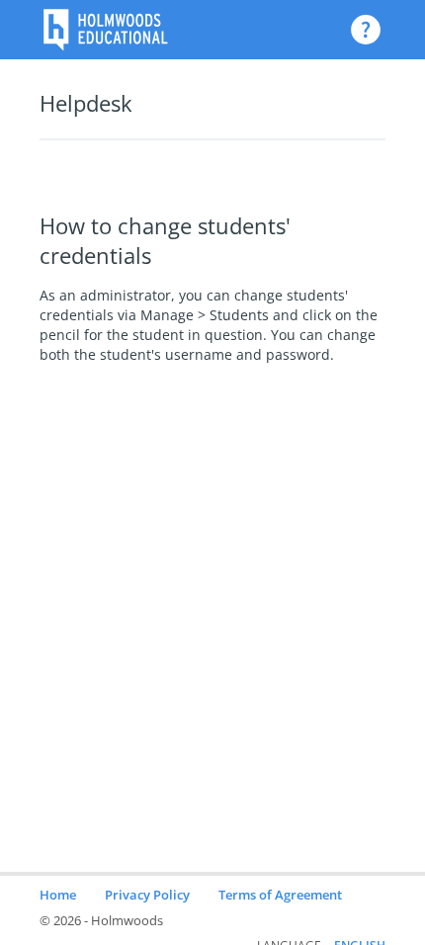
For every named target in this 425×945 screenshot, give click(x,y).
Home (58, 894)
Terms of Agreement (280, 894)
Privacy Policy (147, 894)
